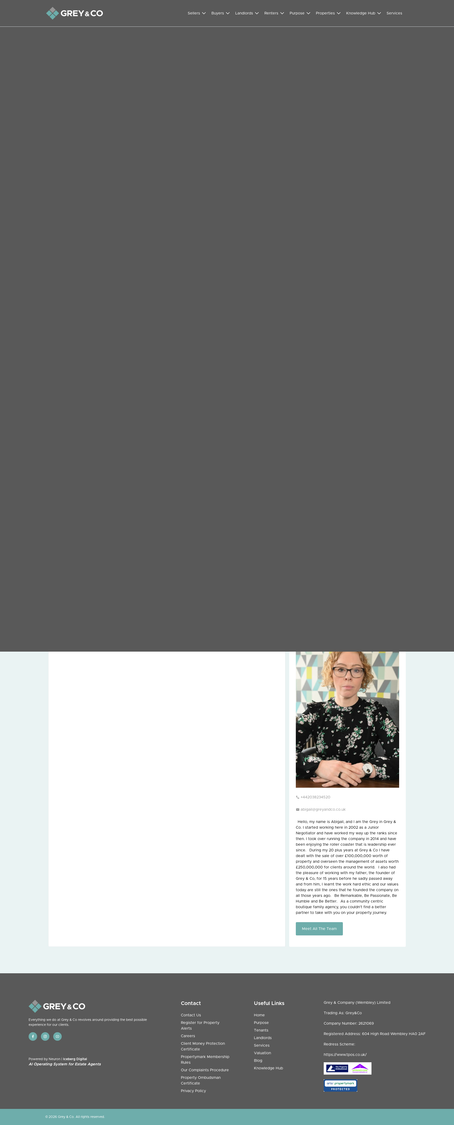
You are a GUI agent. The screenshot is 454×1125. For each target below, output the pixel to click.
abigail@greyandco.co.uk (323, 809)
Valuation (262, 1053)
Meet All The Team (319, 929)
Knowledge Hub (360, 13)
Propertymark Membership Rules (205, 1059)
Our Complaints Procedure (205, 1070)
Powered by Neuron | (65, 1062)
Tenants (261, 1030)
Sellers (194, 13)
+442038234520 (315, 797)
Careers (188, 1036)
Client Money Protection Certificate (203, 1046)
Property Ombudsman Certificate (201, 1080)
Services (394, 13)
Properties (325, 13)
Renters (271, 13)
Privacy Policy (193, 1091)
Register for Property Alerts (200, 1025)
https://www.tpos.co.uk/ (345, 1055)
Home (259, 1015)
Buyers (217, 13)
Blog (258, 1061)
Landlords (244, 13)
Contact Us (191, 1015)
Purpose (297, 13)
